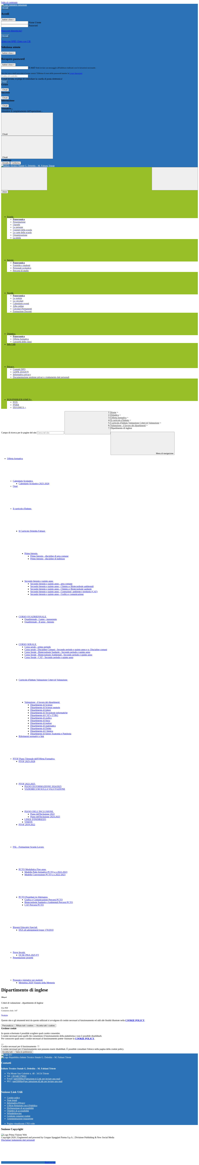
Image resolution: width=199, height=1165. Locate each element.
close (4, 192)
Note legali (12, 1100)
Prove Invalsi (19, 952)
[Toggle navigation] (24, 178)
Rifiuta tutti (25, 1026)
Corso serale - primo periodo (37, 647)
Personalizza (7, 1026)
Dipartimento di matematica (43, 726)
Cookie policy (13, 1097)
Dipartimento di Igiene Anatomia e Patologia (50, 733)
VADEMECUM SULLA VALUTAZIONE (44, 789)
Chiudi (5, 90)
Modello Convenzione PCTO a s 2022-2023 (44, 874)
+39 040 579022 (18, 1076)
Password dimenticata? (11, 31)
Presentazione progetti (23, 957)
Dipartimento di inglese (41, 723)
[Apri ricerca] (175, 178)
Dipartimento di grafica (41, 718)
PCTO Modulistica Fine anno (32, 869)
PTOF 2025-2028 (27, 761)
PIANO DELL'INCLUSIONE (39, 811)
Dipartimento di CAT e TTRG (44, 715)
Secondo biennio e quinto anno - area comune (51, 583)
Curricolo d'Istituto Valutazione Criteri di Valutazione (135, 423)
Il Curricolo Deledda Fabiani (32, 531)
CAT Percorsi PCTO (34, 905)
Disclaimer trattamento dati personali (18, 1140)
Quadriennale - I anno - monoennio (40, 619)
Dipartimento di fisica (40, 720)
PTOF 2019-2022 (27, 824)
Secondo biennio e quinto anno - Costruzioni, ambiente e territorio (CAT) (63, 591)
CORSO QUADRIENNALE (33, 616)
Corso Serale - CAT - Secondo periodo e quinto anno (48, 657)
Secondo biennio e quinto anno (39, 581)
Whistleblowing (14, 1113)
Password (33, 25)
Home (113, 412)
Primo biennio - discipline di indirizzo (47, 558)
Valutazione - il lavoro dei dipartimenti (128, 425)
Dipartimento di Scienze (41, 705)
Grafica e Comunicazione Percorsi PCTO (43, 899)
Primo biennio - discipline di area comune (49, 556)
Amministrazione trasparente (20, 1118)
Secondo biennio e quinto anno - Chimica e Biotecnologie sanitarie (61, 589)
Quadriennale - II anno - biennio (39, 622)
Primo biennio (31, 553)
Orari (15, 486)
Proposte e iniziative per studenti (28, 980)
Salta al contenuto (9, 2)
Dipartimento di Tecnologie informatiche (49, 712)
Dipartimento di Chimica (41, 731)
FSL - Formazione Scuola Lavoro (28, 847)
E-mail (32, 67)
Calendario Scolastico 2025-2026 (34, 483)
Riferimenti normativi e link (31, 736)
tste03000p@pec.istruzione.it (37, 1081)
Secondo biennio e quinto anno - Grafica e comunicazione (57, 594)
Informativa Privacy (16, 1103)
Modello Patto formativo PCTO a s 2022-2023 (45, 872)
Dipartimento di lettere (40, 710)
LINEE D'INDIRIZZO (35, 819)
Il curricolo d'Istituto (120, 420)
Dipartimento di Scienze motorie (45, 707)
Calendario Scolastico (23, 481)
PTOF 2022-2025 (27, 784)
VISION (28, 822)
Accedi (5, 8)
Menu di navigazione (164, 453)
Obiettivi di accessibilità (18, 1111)
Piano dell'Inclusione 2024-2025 (45, 816)
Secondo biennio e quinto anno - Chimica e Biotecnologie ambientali (62, 586)
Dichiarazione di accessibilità (20, 1108)
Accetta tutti (45, 1026)
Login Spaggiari (75, 73)
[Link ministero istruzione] (14, 5)
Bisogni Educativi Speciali (25, 927)
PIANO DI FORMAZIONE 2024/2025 (42, 786)
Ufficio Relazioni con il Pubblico (22, 1105)
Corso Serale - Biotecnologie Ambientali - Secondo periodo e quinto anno (58, 655)
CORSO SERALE (28, 644)
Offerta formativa (118, 417)
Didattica (115, 415)
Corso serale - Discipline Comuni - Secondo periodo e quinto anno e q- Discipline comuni (65, 649)
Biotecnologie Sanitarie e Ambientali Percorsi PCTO (48, 902)
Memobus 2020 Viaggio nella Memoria (37, 982)
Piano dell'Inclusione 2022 (42, 814)
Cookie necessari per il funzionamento (19, 1046)
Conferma (16, 163)
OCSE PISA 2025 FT (29, 955)
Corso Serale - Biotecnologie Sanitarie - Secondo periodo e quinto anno (57, 652)
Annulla (5, 163)
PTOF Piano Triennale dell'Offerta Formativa (34, 758)
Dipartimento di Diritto (40, 728)
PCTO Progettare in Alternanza (33, 897)
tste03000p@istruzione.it (37, 1079)
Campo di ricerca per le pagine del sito (18, 432)
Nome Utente (35, 22)
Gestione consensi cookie (18, 1116)
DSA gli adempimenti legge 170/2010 (36, 930)
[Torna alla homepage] (99, 166)
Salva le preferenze (24, 1052)
